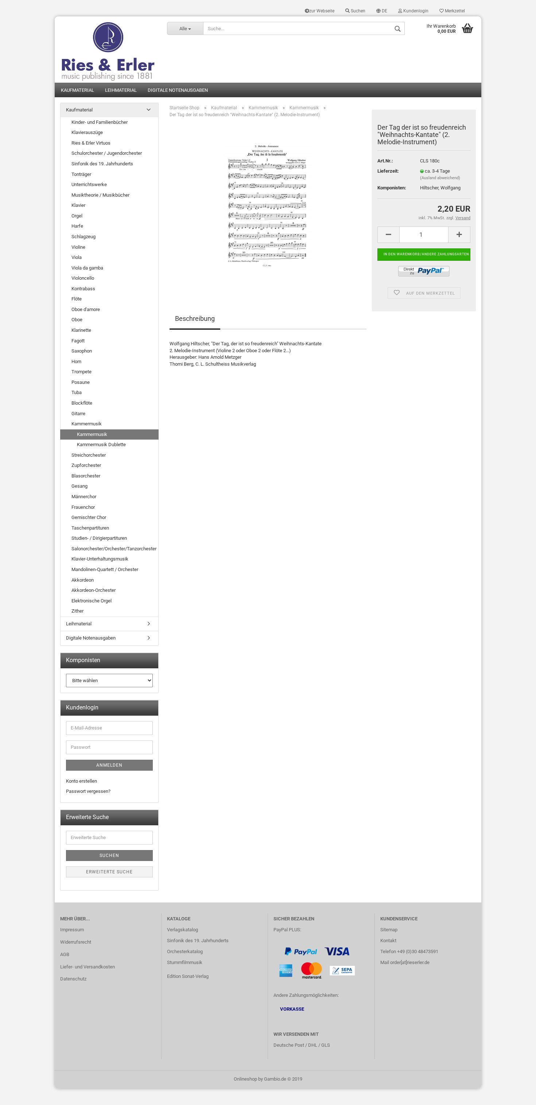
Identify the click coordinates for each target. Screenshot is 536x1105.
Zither (77, 611)
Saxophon (81, 351)
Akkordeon (82, 580)
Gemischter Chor (88, 517)
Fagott (78, 340)
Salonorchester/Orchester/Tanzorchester (113, 548)
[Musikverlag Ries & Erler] (108, 49)
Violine (78, 247)
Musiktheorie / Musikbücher (100, 195)
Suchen (357, 10)
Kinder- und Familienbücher (99, 122)
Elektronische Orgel (91, 600)
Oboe (76, 319)
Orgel (76, 216)
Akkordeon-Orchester (93, 590)
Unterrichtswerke (89, 184)
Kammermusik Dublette (101, 444)
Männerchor (83, 496)
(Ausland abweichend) (440, 178)
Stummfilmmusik (184, 962)
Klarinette (81, 330)
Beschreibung (195, 318)
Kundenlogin (415, 10)
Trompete (81, 371)
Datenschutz (73, 979)
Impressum (72, 929)
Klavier (78, 205)
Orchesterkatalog (185, 951)
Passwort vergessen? (88, 791)
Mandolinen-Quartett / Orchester (104, 569)
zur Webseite (321, 10)
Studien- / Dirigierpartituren (99, 538)
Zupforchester (86, 465)
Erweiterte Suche (109, 871)
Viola (76, 257)
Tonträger (81, 174)
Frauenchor (83, 507)
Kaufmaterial (77, 90)
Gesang (79, 486)
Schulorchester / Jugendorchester (106, 153)
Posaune (80, 382)
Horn (76, 361)
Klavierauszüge (87, 132)
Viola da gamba (87, 268)
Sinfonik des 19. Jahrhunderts (102, 163)
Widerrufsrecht (75, 942)
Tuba (76, 392)
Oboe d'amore (85, 309)
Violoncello (82, 278)
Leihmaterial (121, 90)
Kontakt (388, 940)
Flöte (76, 299)
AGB (64, 954)
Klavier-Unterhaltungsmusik (99, 559)
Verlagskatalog (182, 929)
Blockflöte (81, 403)
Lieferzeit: (388, 171)
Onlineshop (245, 1079)
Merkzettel (454, 10)
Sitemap (388, 929)
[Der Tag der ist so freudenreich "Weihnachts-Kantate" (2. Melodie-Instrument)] (268, 205)
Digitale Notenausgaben (178, 90)
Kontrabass (83, 288)
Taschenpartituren (90, 528)
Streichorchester (88, 455)
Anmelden (109, 765)
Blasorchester (85, 476)
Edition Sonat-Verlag (188, 976)
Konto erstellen (81, 781)
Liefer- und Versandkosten (87, 967)
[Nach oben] (516, 1094)
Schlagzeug (83, 236)
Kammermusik (86, 423)
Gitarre (78, 413)
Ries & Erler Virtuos (90, 143)
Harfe (77, 226)
